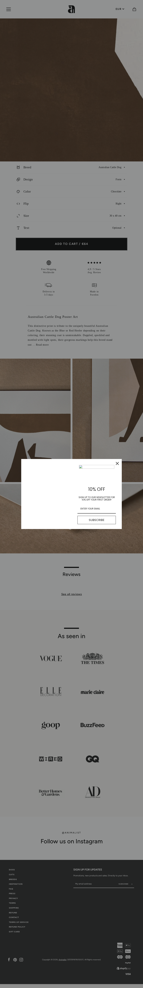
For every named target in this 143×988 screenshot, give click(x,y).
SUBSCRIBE (96, 520)
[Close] (117, 463)
